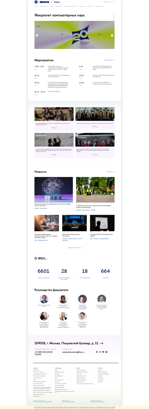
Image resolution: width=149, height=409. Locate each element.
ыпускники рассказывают (73, 238)
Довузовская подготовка (59, 372)
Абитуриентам (58, 6)
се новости (110, 171)
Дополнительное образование (83, 136)
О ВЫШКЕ (35, 368)
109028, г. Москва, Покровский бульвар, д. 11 (66, 343)
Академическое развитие (81, 379)
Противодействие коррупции (39, 385)
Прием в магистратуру (59, 379)
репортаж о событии (43, 208)
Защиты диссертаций (80, 377)
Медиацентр (100, 377)
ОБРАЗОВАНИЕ (58, 368)
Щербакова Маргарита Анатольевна (44, 323)
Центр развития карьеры (59, 385)
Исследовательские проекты (82, 372)
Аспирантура (41, 135)
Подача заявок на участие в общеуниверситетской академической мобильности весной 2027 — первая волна (58, 68)
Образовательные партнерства (61, 389)
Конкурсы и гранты (80, 381)
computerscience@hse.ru (73, 352)
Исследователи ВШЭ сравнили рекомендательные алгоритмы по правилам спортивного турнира (45, 235)
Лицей (56, 370)
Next (112, 35)
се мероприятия (109, 60)
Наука (36, 240)
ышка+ (56, 377)
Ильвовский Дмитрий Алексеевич (82, 323)
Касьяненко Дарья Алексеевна (63, 323)
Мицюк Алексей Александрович (82, 305)
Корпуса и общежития (37, 377)
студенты (80, 238)
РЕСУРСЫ (100, 368)
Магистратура (82, 109)
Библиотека (100, 370)
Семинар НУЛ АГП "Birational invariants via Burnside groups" (103, 75)
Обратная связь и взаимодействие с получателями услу (64, 392)
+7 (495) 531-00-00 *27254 (43, 353)
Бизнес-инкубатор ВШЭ (59, 387)
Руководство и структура (38, 372)
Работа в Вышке (36, 396)
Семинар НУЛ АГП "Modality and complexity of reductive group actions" (102, 83)
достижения (96, 238)
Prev (37, 35)
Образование (65, 238)
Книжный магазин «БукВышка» (103, 374)
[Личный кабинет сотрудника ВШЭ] (110, 2)
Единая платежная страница (38, 394)
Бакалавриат (40, 109)
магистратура (65, 240)
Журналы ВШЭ (100, 379)
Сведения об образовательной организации (41, 390)
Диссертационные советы (81, 375)
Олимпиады (57, 374)
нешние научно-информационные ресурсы (84, 383)
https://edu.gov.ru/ (65, 400)
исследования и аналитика (42, 240)
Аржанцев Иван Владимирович (44, 305)
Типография (100, 375)
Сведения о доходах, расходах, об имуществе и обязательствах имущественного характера (42, 388)
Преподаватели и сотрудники (39, 375)
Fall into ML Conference (54, 91)
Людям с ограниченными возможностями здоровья (43, 392)
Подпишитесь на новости (74, 247)
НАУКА (78, 368)
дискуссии (37, 208)
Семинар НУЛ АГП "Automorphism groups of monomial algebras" (59, 75)
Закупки (34, 379)
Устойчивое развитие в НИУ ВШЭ (39, 374)
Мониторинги (79, 374)
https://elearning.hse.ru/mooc (96, 400)
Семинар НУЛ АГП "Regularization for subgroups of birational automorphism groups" (102, 67)
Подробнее (54, 127)
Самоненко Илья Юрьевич (101, 305)
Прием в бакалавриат (59, 375)
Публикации (100, 381)
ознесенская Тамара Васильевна (63, 305)
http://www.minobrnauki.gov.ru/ (39, 400)
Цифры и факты (36, 370)
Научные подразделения (81, 370)
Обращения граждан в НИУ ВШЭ (39, 381)
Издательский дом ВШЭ (102, 372)
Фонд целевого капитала (38, 383)
